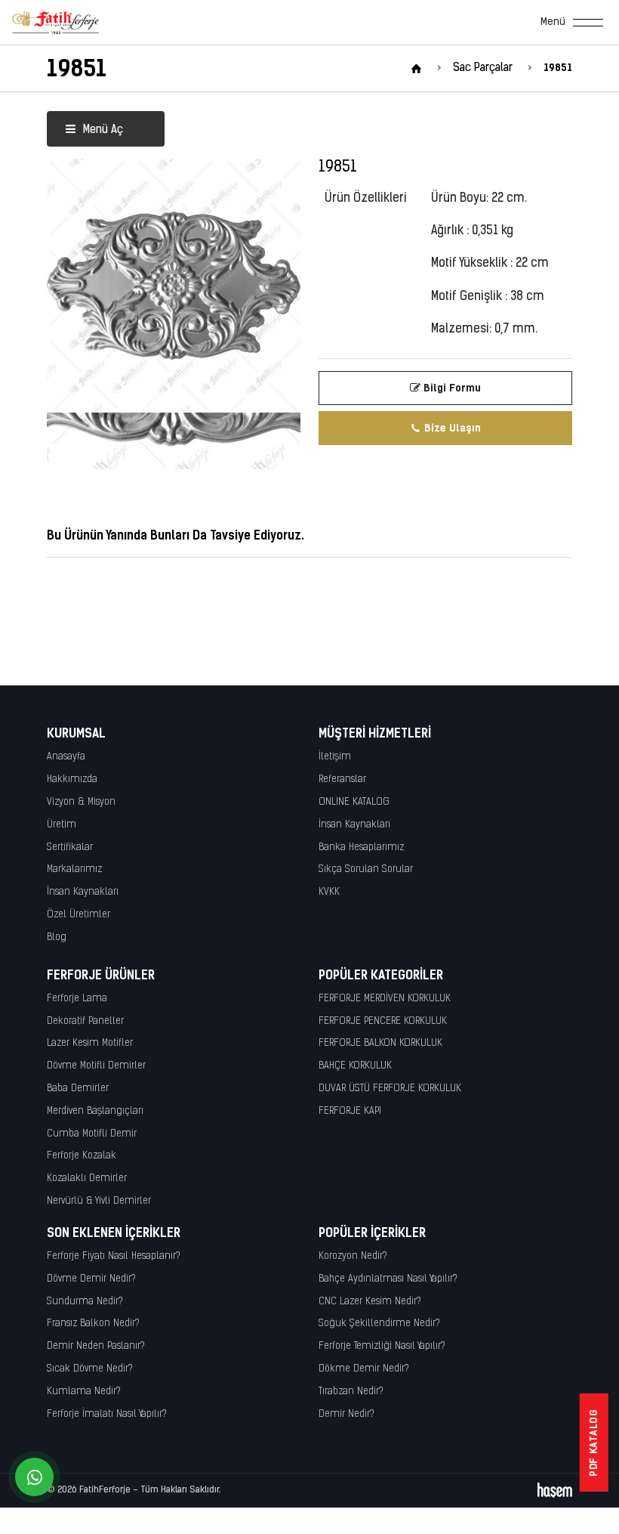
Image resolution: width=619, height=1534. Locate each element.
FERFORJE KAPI (350, 1111)
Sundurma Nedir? (85, 1301)
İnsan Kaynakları (83, 892)
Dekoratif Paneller (85, 1021)
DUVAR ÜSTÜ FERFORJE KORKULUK (390, 1088)
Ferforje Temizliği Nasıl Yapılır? (382, 1346)
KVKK (329, 892)
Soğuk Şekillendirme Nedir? (379, 1323)
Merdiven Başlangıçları (95, 1111)
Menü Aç (101, 130)
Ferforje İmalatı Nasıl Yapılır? (107, 1414)
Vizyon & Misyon (81, 802)
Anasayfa (66, 756)
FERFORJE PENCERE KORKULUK (383, 1021)
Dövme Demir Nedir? (91, 1279)
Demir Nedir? (346, 1414)
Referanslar (342, 779)
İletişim (335, 756)
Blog (56, 937)
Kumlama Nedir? (84, 1391)
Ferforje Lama (77, 998)
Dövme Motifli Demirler (96, 1066)
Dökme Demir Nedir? (364, 1369)
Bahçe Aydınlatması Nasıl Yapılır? (388, 1279)
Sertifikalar (70, 847)
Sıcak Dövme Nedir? (90, 1369)
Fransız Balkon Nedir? (93, 1323)
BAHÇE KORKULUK (355, 1066)
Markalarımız (74, 869)
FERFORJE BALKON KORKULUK (380, 1043)
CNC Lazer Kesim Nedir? (370, 1301)
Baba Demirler (78, 1088)
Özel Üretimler (78, 914)
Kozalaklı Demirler (87, 1178)
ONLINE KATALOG (354, 802)
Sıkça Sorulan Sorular (366, 869)
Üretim (61, 824)
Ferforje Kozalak (81, 1155)
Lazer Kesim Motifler (90, 1043)
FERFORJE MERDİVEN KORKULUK (385, 998)
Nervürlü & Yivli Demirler (99, 1201)
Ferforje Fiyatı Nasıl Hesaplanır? (113, 1256)
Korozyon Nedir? (353, 1256)
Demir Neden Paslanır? (96, 1346)
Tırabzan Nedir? (351, 1391)
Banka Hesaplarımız (361, 847)
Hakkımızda (72, 779)
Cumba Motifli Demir (92, 1134)
